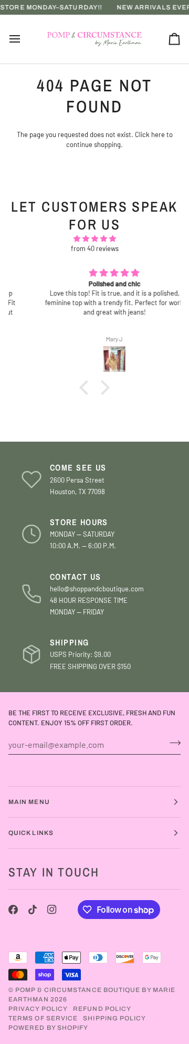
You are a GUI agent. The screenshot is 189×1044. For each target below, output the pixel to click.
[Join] (172, 743)
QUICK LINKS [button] (31, 833)
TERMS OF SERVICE (43, 1018)
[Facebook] (13, 909)
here (158, 134)
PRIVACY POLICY (38, 1008)
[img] (94, 239)
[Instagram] (52, 909)
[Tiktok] (32, 909)
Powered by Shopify (48, 1027)
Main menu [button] (29, 802)
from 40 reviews (95, 248)
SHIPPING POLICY (114, 1018)
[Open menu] (24, 39)
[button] (86, 387)
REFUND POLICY (102, 1008)
